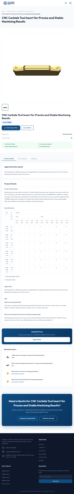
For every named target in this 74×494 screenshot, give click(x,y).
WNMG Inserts (6, 480)
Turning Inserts (11, 11)
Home (3, 11)
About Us (41, 444)
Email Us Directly (48, 418)
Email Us (28, 128)
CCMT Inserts (6, 483)
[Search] (66, 3)
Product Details (9, 158)
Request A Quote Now (27, 418)
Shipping (34, 158)
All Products (42, 450)
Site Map (41, 460)
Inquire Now (37, 339)
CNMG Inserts (6, 471)
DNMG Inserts (5, 474)
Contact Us (42, 447)
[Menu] (70, 3)
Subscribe (55, 481)
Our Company (22, 158)
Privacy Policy (43, 457)
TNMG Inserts (5, 477)
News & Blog (42, 454)
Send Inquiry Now (12, 128)
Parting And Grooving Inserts (25, 11)
